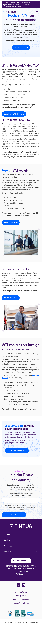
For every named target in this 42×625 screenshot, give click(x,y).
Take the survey (17, 7)
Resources (8, 546)
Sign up (13, 515)
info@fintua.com (21, 574)
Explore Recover (15, 451)
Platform (7, 534)
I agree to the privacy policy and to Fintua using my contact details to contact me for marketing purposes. (22, 507)
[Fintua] (17, 12)
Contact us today (20, 561)
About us (7, 552)
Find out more (20, 47)
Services (7, 540)
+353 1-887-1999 (21, 572)
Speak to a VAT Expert (13, 114)
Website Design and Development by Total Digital (21, 622)
